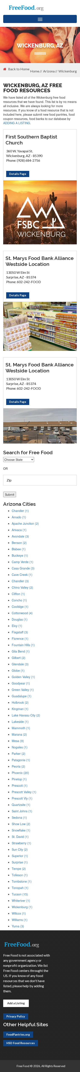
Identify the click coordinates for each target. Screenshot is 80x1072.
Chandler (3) (20, 581)
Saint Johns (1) (22, 811)
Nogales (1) (20, 747)
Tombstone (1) (22, 881)
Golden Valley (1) (23, 677)
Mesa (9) (18, 741)
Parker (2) (18, 753)
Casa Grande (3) (23, 568)
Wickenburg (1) (22, 907)
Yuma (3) (18, 926)
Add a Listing (16, 1003)
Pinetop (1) (19, 779)
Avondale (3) (20, 536)
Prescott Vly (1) (22, 798)
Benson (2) (19, 542)
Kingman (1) (20, 709)
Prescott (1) (20, 785)
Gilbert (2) (18, 658)
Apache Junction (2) (25, 523)
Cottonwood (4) (22, 613)
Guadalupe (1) (21, 696)
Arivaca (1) (19, 530)
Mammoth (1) (21, 728)
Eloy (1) (17, 626)
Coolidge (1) (20, 606)
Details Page (17, 174)
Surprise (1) (20, 862)
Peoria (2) (18, 766)
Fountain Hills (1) (23, 645)
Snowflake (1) (21, 830)
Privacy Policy (15, 1016)
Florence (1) (20, 638)
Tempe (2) (19, 868)
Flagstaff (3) (20, 632)
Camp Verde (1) (22, 562)
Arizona (49, 71)
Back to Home (18, 69)
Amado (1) (19, 517)
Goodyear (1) (21, 683)
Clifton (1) (18, 594)
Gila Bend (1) (21, 651)
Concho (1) (19, 600)
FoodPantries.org (18, 1034)
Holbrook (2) (20, 702)
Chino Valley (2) (22, 587)
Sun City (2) (20, 849)
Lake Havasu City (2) (26, 715)
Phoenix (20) (20, 773)
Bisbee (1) (19, 549)
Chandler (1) (20, 511)
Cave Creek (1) (22, 574)
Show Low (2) (21, 824)
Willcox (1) (19, 913)
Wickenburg (67, 71)
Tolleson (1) (20, 875)
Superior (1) (20, 856)
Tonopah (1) (20, 888)
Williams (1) (20, 920)
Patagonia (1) (21, 760)
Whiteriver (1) (21, 900)
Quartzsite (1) (21, 805)
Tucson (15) (20, 894)
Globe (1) (18, 670)
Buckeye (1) (20, 555)
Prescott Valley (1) (24, 792)
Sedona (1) (19, 817)
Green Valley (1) (23, 689)
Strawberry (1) (21, 843)
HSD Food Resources (20, 1043)
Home (34, 71)
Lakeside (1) (20, 721)
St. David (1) (20, 836)
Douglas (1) (20, 619)
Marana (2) (19, 734)
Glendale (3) (20, 664)
